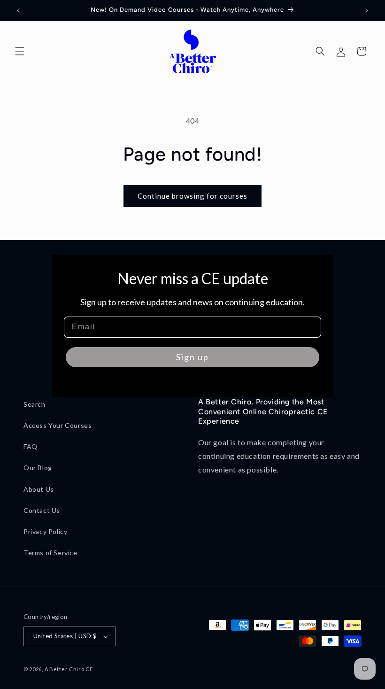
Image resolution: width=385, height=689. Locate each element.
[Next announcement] (366, 10)
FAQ (30, 446)
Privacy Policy (45, 531)
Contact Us (41, 510)
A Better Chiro (65, 669)
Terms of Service (50, 553)
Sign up (192, 357)
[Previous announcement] (18, 10)
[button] (19, 51)
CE (88, 669)
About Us (38, 489)
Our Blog (37, 468)
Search (34, 404)
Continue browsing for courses (192, 196)
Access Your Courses (57, 425)
